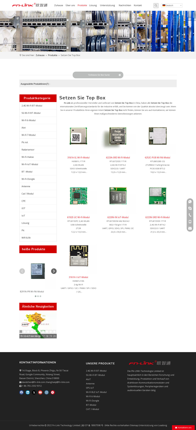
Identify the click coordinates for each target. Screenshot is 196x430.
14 (32, 336)
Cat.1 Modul (27, 193)
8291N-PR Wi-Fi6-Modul (32, 291)
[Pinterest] (53, 392)
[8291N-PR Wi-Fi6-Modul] (38, 271)
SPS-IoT (90, 387)
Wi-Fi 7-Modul (28, 135)
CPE (23, 201)
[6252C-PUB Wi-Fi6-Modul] (157, 135)
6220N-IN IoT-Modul (117, 217)
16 (39, 336)
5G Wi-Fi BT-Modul (31, 113)
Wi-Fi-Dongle (28, 179)
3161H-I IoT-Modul (78, 277)
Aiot (24, 127)
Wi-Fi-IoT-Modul (30, 164)
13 (28, 336)
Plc (23, 230)
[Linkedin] (28, 392)
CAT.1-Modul (92, 409)
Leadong (162, 425)
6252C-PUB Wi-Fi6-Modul (157, 157)
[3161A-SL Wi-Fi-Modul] (78, 135)
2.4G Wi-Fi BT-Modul (96, 370)
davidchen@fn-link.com (33, 382)
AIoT (88, 379)
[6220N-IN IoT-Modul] (118, 195)
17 (43, 336)
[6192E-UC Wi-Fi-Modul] (78, 195)
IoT (23, 215)
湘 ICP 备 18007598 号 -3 (94, 425)
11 (21, 336)
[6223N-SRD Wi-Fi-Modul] (157, 195)
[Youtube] (40, 392)
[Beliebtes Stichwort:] (156, 5)
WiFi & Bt (26, 237)
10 (54, 331)
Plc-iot (25, 142)
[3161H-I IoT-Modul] (78, 255)
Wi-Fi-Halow (28, 157)
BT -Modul (27, 171)
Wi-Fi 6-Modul (28, 120)
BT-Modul (91, 404)
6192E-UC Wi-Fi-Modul (78, 217)
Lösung (25, 223)
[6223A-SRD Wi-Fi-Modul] (118, 135)
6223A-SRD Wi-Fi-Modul (118, 157)
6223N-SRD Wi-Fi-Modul (157, 217)
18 (47, 336)
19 (50, 336)
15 (36, 336)
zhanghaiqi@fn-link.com (57, 382)
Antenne (26, 186)
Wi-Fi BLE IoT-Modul (96, 392)
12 (24, 336)
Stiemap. (134, 425)
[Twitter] (34, 392)
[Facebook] (21, 392)
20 (54, 336)
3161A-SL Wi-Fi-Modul (78, 157)
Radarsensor (28, 149)
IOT (23, 208)
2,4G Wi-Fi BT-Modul (32, 105)
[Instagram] (46, 392)
